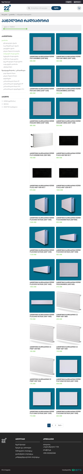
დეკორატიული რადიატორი (12, 61)
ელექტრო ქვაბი (8, 48)
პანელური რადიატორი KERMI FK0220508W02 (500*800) (68, 90)
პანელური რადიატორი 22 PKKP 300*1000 (67, 348)
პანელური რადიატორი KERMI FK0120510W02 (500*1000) (68, 57)
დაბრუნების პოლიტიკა (24, 454)
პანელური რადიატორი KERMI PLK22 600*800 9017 (68, 154)
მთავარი (4, 14)
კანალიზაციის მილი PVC (11, 86)
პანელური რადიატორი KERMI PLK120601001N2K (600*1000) (68, 380)
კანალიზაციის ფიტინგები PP (13, 84)
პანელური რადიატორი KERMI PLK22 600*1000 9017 (42, 187)
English (69, 2)
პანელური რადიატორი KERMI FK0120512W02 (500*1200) (42, 90)
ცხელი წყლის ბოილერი (11, 51)
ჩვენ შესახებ (6, 2)
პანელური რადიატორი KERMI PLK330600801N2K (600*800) (68, 219)
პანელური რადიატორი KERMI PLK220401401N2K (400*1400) (42, 316)
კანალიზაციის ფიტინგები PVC (13, 89)
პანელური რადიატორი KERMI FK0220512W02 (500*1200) (68, 122)
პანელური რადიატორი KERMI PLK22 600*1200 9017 (68, 187)
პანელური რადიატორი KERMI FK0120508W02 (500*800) (42, 57)
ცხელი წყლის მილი (10, 76)
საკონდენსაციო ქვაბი (11, 46)
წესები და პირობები (23, 448)
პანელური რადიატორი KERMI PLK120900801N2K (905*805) (42, 154)
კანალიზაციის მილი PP (11, 81)
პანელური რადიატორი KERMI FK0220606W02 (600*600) (68, 283)
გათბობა (12, 14)
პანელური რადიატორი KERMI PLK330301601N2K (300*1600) (42, 283)
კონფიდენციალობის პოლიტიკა (27, 457)
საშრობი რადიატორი (10, 59)
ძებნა (56, 8)
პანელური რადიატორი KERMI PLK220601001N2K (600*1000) (68, 412)
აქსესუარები (7, 67)
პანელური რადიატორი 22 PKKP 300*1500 (40, 380)
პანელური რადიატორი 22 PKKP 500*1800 (67, 316)
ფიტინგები (7, 78)
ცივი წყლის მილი (9, 73)
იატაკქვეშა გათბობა (10, 64)
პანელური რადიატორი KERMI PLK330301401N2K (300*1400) (68, 251)
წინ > (60, 425)
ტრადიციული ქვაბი (10, 43)
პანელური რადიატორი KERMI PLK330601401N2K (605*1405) (42, 219)
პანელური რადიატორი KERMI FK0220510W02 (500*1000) (42, 122)
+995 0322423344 (49, 453)
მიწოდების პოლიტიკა (23, 451)
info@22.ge (47, 450)
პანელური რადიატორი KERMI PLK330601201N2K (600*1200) (42, 251)
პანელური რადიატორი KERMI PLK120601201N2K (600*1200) (42, 412)
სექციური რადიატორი (11, 56)
